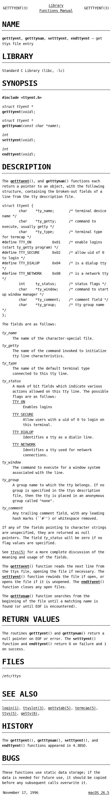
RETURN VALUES (31, 619)
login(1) (10, 708)
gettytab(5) (59, 708)
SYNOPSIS (20, 83)
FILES (13, 661)
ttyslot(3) (33, 708)
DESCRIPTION (26, 166)
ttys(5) (17, 552)
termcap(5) (85, 708)
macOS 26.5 (98, 792)
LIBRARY (17, 56)
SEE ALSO (20, 694)
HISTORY (17, 726)
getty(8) (29, 713)
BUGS (11, 758)
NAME (11, 24)
